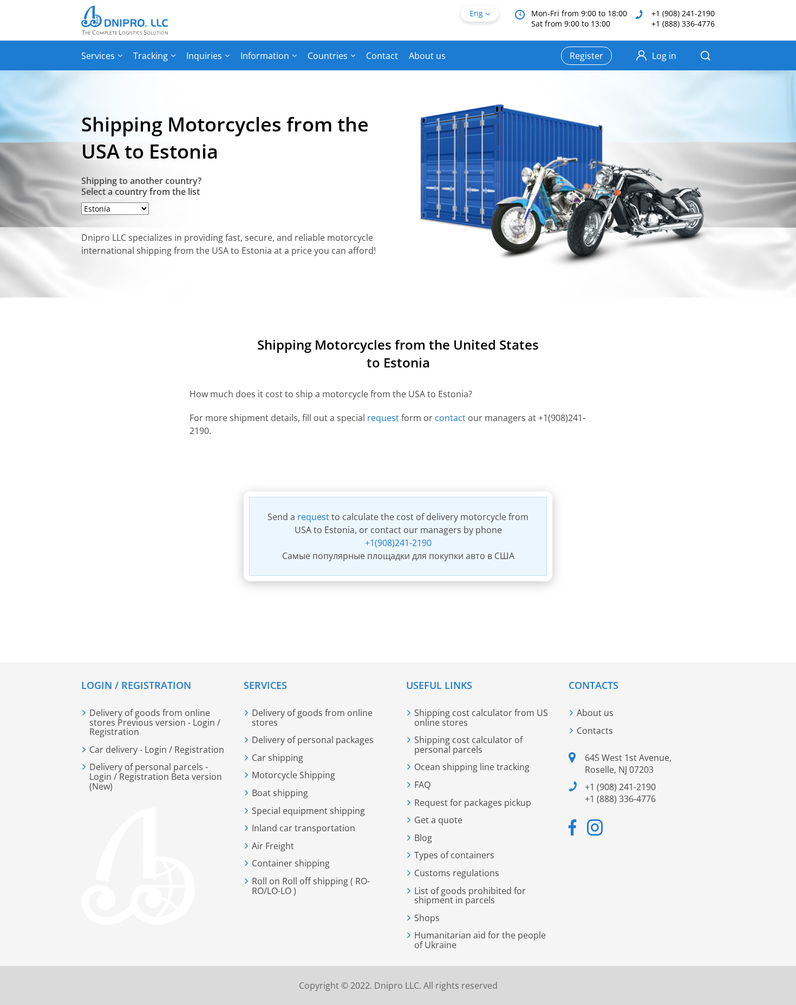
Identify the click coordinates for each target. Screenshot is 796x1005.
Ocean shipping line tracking (472, 767)
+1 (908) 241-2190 (683, 13)
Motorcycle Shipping (293, 775)
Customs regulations (456, 873)
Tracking (150, 56)
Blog (423, 838)
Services (98, 56)
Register (586, 56)
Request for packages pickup (472, 803)
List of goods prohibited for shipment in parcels (470, 896)
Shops (427, 918)
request (384, 418)
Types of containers (454, 855)
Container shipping (291, 863)
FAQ (422, 785)
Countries (328, 56)
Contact (382, 56)
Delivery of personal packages (313, 740)
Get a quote (438, 820)
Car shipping (277, 758)
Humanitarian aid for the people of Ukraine (480, 940)
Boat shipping (280, 793)
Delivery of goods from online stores (312, 717)
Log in (664, 56)
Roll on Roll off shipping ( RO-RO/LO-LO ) (311, 886)
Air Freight (273, 846)
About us (427, 56)
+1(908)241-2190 (398, 543)
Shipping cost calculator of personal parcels (468, 745)
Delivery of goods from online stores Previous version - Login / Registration (154, 722)
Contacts (595, 731)
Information (264, 56)
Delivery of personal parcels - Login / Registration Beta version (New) (155, 776)
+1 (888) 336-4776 (683, 23)
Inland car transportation (303, 828)
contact (450, 418)
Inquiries (204, 56)
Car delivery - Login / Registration (156, 750)
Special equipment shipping (308, 811)
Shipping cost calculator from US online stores (481, 717)
